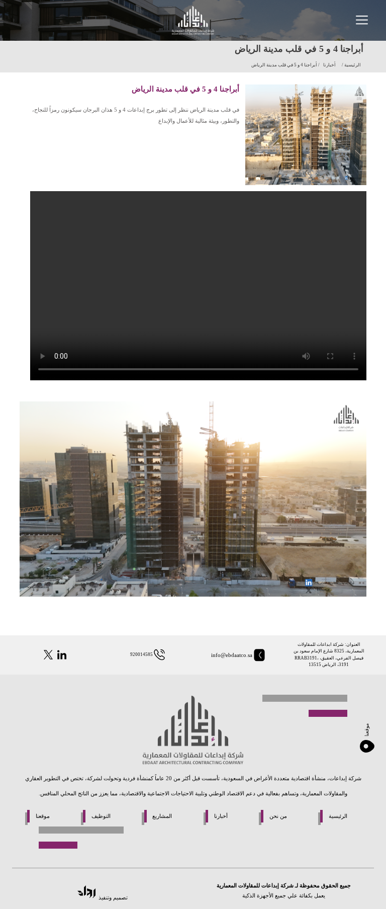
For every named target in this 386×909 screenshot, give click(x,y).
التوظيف (101, 816)
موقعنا (43, 816)
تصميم (120, 897)
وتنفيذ (105, 897)
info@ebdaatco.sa (231, 655)
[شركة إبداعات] (193, 20)
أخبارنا (329, 64)
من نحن (278, 816)
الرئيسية (338, 816)
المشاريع (162, 816)
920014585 (141, 654)
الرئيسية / (351, 64)
